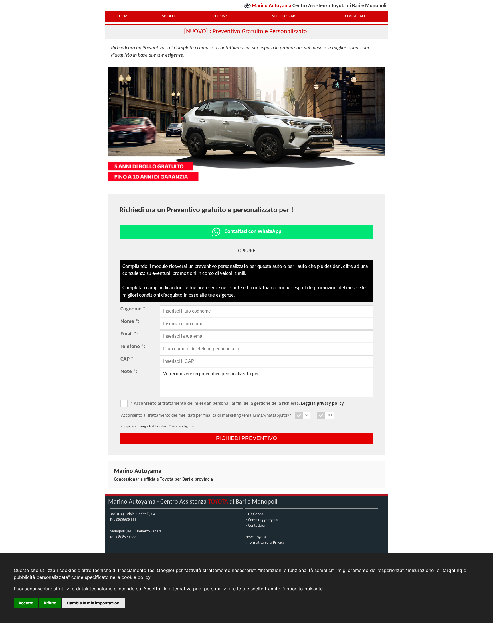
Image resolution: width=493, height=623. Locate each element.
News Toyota (255, 537)
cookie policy (136, 577)
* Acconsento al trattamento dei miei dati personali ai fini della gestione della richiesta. (237, 403)
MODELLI (169, 16)
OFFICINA (220, 16)
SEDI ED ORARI (284, 16)
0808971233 (126, 537)
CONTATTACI (355, 16)
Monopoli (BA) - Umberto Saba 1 (135, 531)
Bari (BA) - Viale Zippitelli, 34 (132, 514)
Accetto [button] (25, 602)
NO (330, 415)
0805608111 (126, 520)
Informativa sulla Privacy (264, 543)
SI (306, 415)
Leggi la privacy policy (322, 403)
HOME (124, 16)
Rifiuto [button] (50, 602)
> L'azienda (254, 514)
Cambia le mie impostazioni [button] (94, 602)
